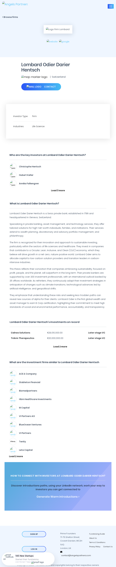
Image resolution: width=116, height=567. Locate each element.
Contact (50, 86)
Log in (34, 549)
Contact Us (108, 546)
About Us (93, 538)
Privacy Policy (94, 546)
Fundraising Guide (97, 534)
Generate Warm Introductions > (58, 497)
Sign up (34, 534)
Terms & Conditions (97, 542)
